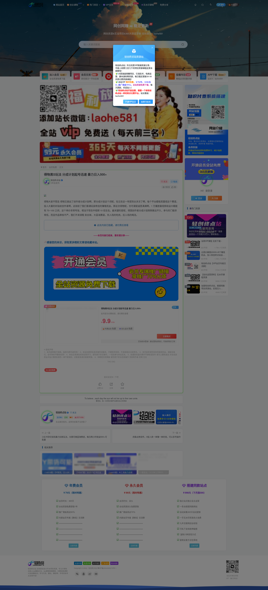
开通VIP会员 (130, 101)
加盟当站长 (146, 101)
